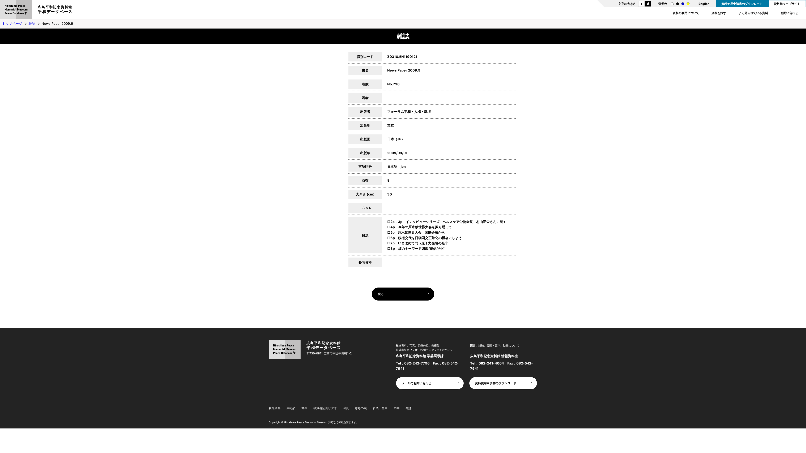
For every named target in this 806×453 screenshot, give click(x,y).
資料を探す (719, 13)
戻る (381, 294)
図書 (396, 408)
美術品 (291, 408)
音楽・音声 (380, 408)
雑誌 (32, 23)
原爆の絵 (361, 408)
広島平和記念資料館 (55, 9)
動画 (304, 408)
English (704, 3)
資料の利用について (686, 13)
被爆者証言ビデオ (325, 408)
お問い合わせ (789, 13)
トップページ (12, 23)
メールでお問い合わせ (416, 383)
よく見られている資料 (753, 13)
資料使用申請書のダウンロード (742, 3)
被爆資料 (274, 408)
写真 (346, 408)
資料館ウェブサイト (787, 3)
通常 (672, 3)
